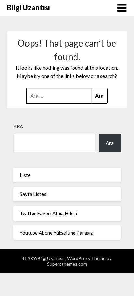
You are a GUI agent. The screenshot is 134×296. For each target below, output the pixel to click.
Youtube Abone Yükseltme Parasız (56, 233)
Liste (25, 175)
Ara (18, 126)
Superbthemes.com (67, 264)
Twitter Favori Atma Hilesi (48, 213)
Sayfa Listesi (33, 194)
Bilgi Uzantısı (28, 7)
